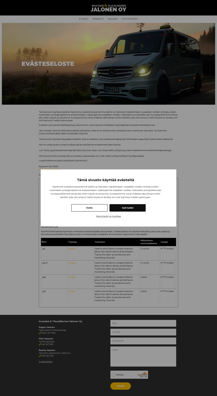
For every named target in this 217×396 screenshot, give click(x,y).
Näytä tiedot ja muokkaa (108, 216)
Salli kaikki (127, 208)
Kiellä (89, 208)
